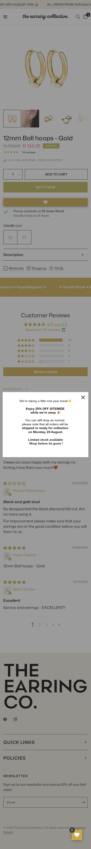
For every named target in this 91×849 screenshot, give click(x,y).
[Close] (83, 397)
